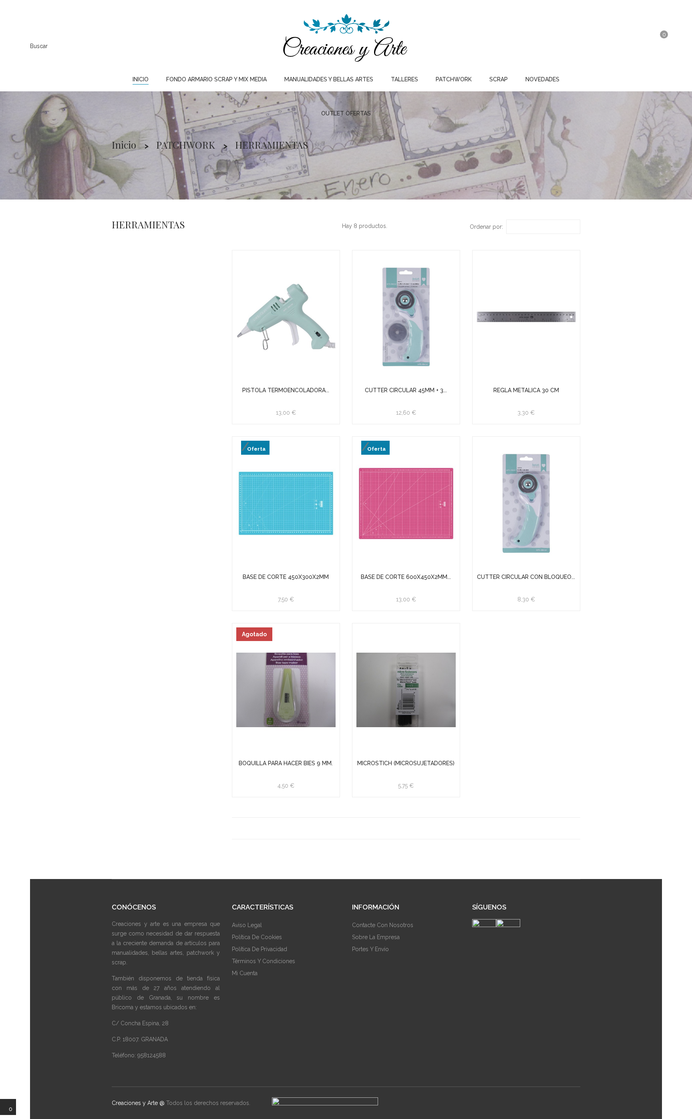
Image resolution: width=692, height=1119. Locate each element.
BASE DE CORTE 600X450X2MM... (406, 577)
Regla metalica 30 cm (526, 390)
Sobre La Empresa (376, 937)
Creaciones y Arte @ (138, 1103)
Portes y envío (370, 949)
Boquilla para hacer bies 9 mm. (286, 763)
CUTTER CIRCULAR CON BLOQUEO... (526, 577)
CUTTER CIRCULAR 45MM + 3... (406, 390)
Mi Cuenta (244, 973)
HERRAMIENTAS (148, 224)
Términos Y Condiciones (263, 961)
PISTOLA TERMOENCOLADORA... (285, 390)
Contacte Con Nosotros (382, 925)
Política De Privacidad (259, 949)
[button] (641, 45)
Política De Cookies (257, 937)
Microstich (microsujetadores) (406, 763)
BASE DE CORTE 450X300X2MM (286, 577)
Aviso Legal (247, 925)
